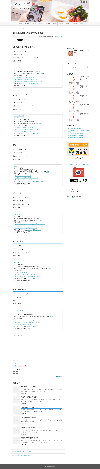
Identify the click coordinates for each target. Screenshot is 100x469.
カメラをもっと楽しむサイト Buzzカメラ (78, 164)
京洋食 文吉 (17, 262)
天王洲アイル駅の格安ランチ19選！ (84, 78)
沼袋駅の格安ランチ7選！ (28, 427)
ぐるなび (29, 83)
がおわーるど (70, 197)
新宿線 (81, 23)
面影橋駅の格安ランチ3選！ (22, 455)
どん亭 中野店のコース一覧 (22, 272)
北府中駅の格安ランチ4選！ (75, 135)
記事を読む (23, 393)
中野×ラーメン (37, 230)
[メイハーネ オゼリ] (19, 118)
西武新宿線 (59, 36)
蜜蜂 (15, 166)
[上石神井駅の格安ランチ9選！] (16, 410)
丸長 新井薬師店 (18, 310)
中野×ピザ (35, 83)
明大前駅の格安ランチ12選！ (76, 128)
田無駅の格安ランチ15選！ (29, 397)
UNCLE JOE (17, 67)
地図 (42, 73)
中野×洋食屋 (36, 278)
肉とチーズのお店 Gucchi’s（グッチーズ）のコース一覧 (30, 224)
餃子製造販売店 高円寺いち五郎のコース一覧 (27, 322)
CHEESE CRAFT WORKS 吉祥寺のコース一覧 (27, 129)
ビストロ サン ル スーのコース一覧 (24, 320)
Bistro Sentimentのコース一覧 (23, 176)
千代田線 (34, 23)
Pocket (25, 39)
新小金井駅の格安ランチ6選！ (76, 133)
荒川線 (54, 23)
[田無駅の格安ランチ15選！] (16, 399)
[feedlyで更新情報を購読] (82, 2)
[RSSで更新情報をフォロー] (85, 2)
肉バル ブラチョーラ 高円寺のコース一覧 (26, 274)
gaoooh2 (59, 376)
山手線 (20, 23)
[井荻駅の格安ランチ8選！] (16, 389)
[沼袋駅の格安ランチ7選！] (16, 430)
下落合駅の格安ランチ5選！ (29, 417)
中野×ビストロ (37, 133)
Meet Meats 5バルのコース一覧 (23, 180)
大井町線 (75, 23)
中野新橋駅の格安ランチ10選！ (23, 451)
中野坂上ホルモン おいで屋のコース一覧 (26, 79)
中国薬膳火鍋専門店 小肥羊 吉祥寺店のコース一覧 (28, 81)
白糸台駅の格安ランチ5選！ (75, 137)
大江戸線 (48, 23)
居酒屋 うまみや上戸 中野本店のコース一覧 (26, 178)
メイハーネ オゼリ (19, 116)
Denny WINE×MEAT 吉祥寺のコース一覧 (26, 228)
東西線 (67, 23)
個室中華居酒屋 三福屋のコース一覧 (24, 77)
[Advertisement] (25, 346)
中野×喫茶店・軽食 (38, 182)
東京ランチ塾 (52, 466)
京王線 (40, 23)
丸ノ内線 (27, 23)
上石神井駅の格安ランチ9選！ (30, 407)
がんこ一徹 (17, 214)
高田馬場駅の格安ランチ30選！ (30, 438)
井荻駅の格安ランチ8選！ (28, 386)
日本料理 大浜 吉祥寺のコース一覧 (24, 127)
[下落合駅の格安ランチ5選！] (16, 420)
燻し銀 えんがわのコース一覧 (23, 131)
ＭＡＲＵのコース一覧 (21, 226)
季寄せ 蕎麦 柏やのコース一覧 (23, 324)
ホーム (14, 23)
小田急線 (61, 23)
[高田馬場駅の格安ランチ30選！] (16, 440)
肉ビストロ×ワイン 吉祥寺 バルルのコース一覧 (27, 276)
